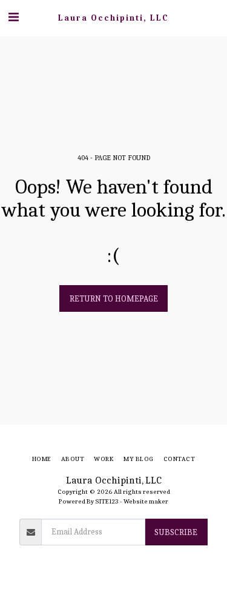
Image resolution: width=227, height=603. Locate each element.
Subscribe (175, 532)
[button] (13, 17)
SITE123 (107, 501)
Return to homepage (114, 299)
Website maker (145, 501)
